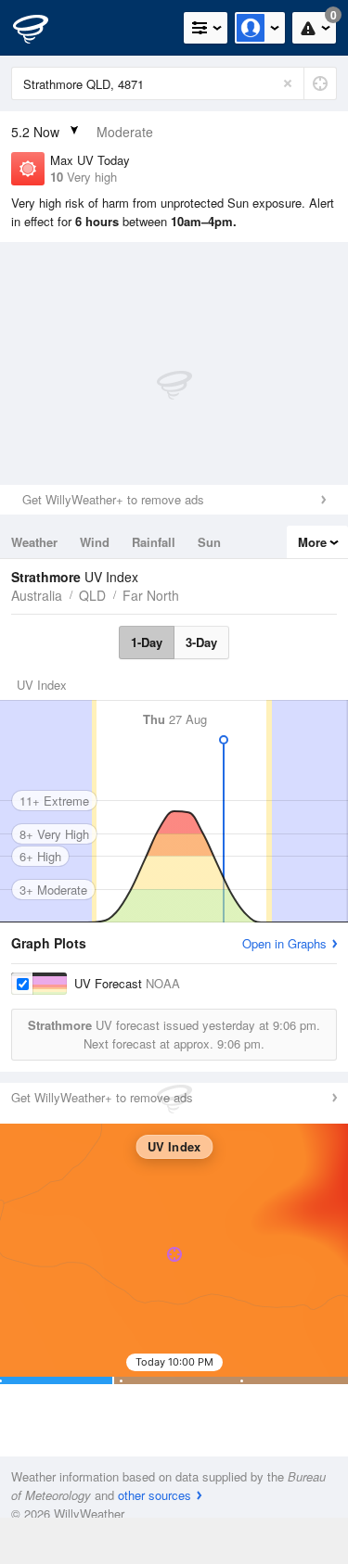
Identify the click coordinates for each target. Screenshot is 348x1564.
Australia (36, 595)
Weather (34, 542)
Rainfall (153, 542)
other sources (154, 1495)
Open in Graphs (284, 943)
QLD (92, 595)
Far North (150, 595)
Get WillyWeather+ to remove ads (113, 499)
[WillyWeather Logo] (41, 27)
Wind (95, 542)
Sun (209, 542)
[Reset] (287, 83)
